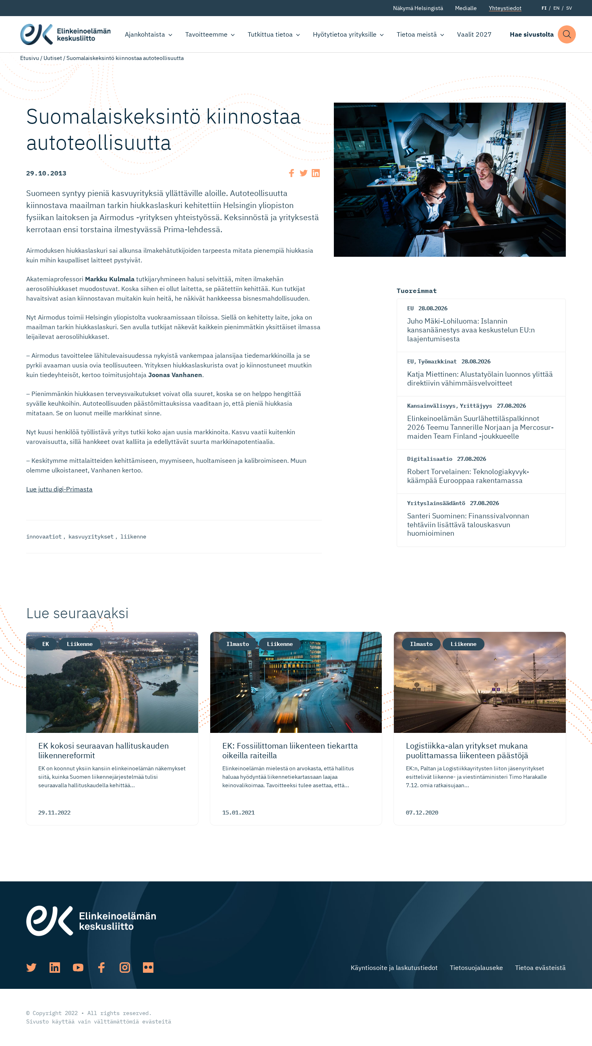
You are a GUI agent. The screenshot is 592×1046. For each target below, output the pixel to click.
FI (544, 8)
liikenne (133, 536)
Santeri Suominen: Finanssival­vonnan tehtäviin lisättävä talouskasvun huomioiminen (468, 524)
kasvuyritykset (91, 536)
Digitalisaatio (429, 458)
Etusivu (29, 58)
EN (556, 8)
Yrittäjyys (476, 405)
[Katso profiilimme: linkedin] (55, 967)
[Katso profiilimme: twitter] (31, 967)
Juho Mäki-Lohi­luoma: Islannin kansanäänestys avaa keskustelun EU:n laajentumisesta (471, 329)
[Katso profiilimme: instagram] (125, 967)
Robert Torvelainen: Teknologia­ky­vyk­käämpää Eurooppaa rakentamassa (468, 476)
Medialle (466, 8)
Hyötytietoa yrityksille (345, 34)
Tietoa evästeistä (540, 967)
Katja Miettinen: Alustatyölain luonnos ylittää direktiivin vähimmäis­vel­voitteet (480, 378)
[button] (567, 34)
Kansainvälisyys (431, 405)
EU (410, 308)
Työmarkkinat (437, 361)
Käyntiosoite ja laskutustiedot (394, 967)
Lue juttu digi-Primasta (59, 489)
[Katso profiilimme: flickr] (148, 967)
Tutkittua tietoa (270, 34)
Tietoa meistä (417, 34)
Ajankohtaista (145, 34)
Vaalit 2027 (474, 34)
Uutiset (52, 58)
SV (569, 8)
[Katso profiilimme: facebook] (101, 967)
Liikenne (80, 644)
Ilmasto (237, 644)
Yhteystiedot (505, 8)
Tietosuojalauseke (476, 967)
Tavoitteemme (206, 34)
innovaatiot (44, 536)
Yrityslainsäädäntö (436, 503)
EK (45, 644)
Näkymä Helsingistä (418, 8)
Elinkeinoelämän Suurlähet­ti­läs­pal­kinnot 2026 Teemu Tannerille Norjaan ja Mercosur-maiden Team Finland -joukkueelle (480, 427)
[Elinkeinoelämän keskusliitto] (91, 920)
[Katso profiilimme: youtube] (78, 967)
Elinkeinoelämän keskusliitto (65, 34)
